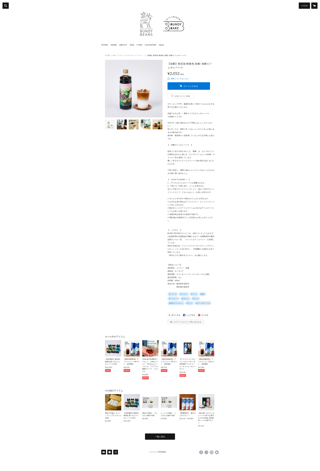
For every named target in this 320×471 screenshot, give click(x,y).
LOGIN (304, 6)
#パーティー (173, 299)
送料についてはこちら (180, 78)
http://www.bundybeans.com (217, 452)
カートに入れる (191, 86)
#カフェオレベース (203, 303)
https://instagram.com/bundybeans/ (212, 452)
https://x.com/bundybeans (206, 452)
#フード (194, 294)
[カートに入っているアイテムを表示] (314, 6)
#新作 (202, 294)
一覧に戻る (160, 436)
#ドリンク (172, 294)
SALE (161, 45)
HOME (104, 45)
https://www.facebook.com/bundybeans (201, 452)
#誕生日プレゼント (176, 303)
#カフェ (189, 303)
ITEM (139, 45)
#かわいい (185, 299)
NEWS (114, 45)
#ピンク (195, 299)
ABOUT (123, 45)
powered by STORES (157, 452)
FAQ (132, 45)
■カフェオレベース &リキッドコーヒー (128, 55)
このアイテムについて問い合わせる (187, 322)
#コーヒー (184, 294)
